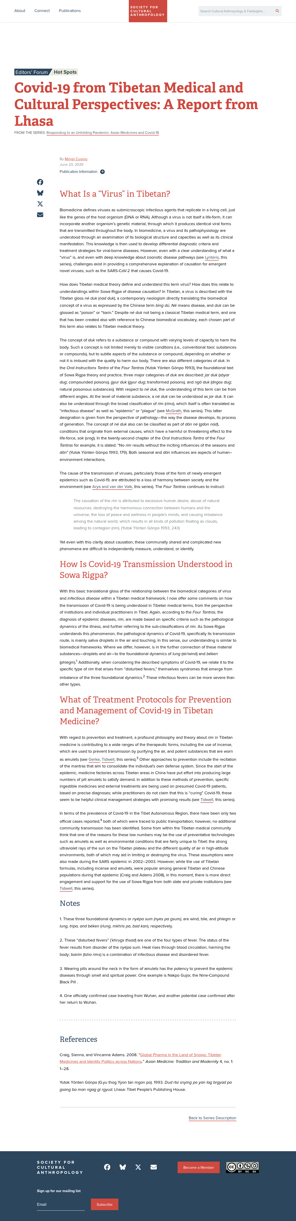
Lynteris (212, 257)
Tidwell (108, 759)
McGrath (173, 411)
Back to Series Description (212, 1118)
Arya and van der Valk (112, 486)
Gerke (94, 759)
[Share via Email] (40, 215)
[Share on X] (40, 204)
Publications (70, 10)
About (19, 10)
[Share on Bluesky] (40, 193)
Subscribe (105, 1204)
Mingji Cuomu (76, 158)
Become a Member (198, 1167)
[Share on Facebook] (40, 182)
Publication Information (78, 171)
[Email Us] (154, 1167)
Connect (42, 10)
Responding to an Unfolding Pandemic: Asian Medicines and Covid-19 (102, 132)
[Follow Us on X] (138, 1167)
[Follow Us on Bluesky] (123, 1167)
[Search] (277, 11)
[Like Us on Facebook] (107, 1167)
